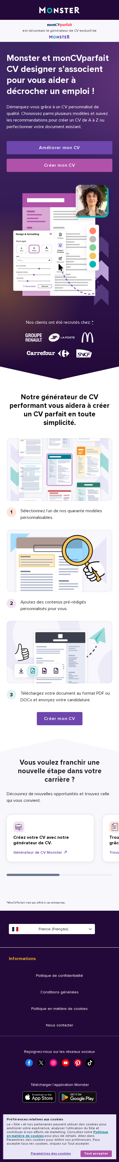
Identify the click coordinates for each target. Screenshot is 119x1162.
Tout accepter (96, 1154)
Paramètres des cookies (51, 1154)
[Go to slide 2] (86, 875)
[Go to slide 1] (33, 875)
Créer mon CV (59, 165)
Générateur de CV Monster (37, 852)
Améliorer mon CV (59, 147)
